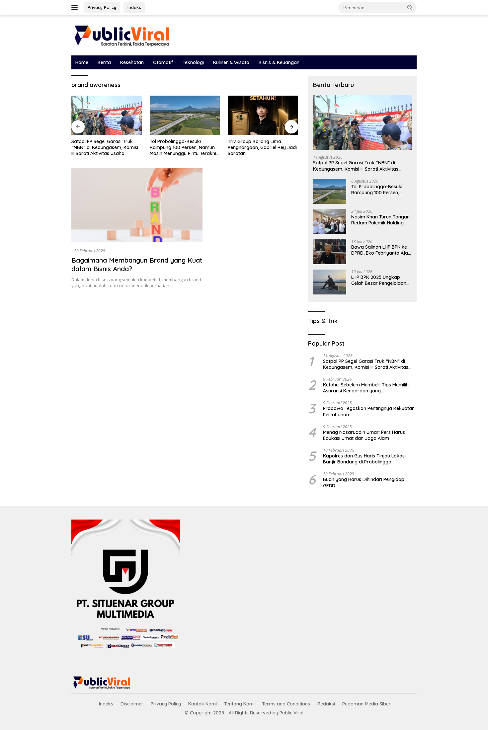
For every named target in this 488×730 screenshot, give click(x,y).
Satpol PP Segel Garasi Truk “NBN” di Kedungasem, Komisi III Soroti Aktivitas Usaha (104, 147)
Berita (104, 62)
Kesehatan (132, 62)
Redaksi (326, 704)
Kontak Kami (202, 704)
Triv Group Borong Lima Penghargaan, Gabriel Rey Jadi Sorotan (262, 147)
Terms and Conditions (286, 704)
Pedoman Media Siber (366, 704)
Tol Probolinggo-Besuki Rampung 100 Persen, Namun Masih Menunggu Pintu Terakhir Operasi (184, 147)
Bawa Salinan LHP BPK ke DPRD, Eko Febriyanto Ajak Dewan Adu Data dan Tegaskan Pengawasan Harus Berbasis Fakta (381, 250)
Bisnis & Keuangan (279, 62)
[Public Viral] (121, 35)
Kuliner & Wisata (231, 62)
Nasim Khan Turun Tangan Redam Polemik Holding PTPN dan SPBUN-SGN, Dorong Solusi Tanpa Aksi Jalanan (380, 220)
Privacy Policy (102, 7)
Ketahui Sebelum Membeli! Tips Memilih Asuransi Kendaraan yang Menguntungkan (366, 388)
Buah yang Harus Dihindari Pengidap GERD (363, 482)
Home (81, 62)
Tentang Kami (239, 704)
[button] (410, 7)
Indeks (134, 7)
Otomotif (163, 62)
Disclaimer (132, 704)
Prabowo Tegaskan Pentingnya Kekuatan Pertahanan (369, 411)
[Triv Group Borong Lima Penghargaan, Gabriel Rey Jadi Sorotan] (263, 115)
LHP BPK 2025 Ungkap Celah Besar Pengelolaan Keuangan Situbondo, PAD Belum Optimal (380, 280)
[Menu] (75, 7)
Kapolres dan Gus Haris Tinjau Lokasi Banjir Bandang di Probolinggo (364, 459)
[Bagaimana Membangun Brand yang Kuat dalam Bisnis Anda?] (137, 205)
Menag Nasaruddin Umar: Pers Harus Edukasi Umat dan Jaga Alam (364, 435)
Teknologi (193, 62)
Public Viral (291, 713)
